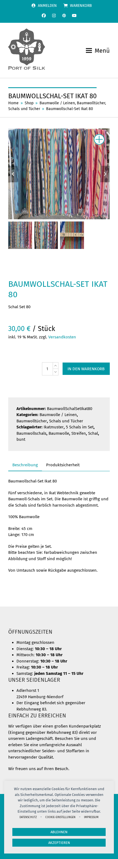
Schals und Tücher (66, 421)
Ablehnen (59, 832)
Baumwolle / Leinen (58, 414)
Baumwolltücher (31, 421)
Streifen (78, 433)
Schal (93, 433)
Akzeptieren (59, 843)
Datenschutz (28, 817)
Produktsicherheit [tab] (63, 464)
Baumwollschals (31, 433)
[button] (98, 50)
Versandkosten (62, 337)
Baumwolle (59, 433)
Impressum (91, 817)
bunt (20, 439)
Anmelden (47, 5)
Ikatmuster (54, 427)
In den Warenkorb (86, 368)
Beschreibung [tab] (25, 464)
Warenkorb (81, 5)
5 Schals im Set (80, 427)
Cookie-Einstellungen (60, 817)
